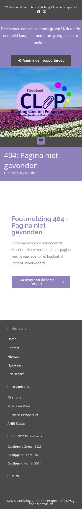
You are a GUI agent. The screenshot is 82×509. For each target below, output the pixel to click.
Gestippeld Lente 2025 (24, 455)
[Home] (5, 173)
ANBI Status (17, 423)
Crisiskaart (16, 374)
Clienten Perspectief (23, 415)
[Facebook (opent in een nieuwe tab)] (39, 12)
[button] (41, 141)
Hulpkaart (15, 365)
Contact (13, 348)
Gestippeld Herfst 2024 (24, 463)
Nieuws (13, 356)
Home (12, 339)
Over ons (14, 397)
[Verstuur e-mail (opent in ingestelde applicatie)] (44, 12)
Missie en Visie (19, 406)
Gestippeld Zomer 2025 (25, 446)
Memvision (45, 504)
